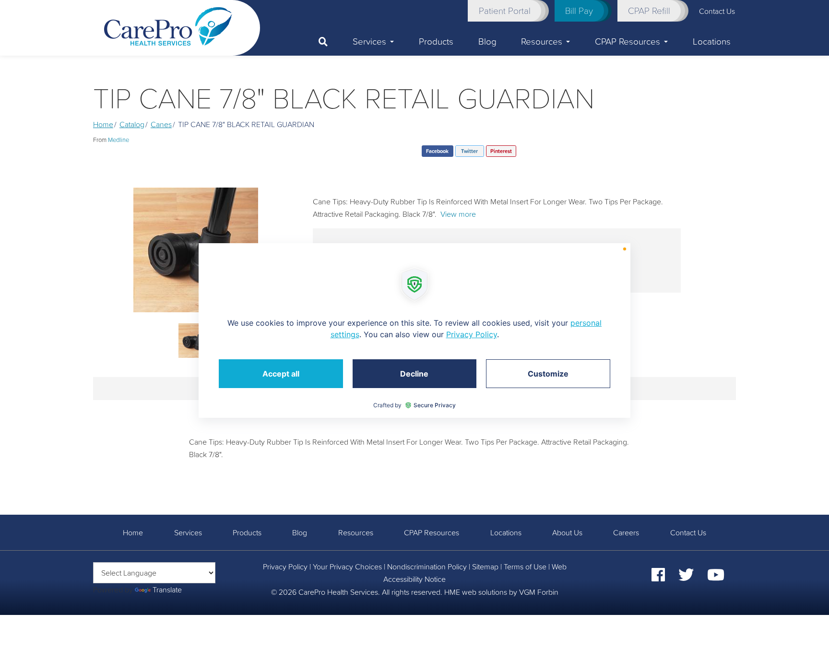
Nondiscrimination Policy (427, 566)
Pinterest (501, 151)
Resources (541, 41)
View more (458, 214)
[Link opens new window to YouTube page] (715, 577)
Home (103, 124)
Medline (118, 139)
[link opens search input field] (329, 42)
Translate (167, 589)
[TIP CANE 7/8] (195, 250)
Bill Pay (579, 10)
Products (436, 41)
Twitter (469, 151)
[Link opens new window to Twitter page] (686, 577)
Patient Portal (505, 10)
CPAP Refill (649, 10)
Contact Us (688, 532)
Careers (626, 532)
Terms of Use (525, 566)
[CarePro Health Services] (168, 25)
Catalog (131, 124)
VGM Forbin (538, 592)
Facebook (437, 151)
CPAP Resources (627, 41)
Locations (712, 41)
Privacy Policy (285, 566)
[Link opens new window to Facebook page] (658, 577)
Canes (161, 124)
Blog (487, 41)
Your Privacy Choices (347, 566)
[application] (414, 330)
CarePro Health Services (338, 592)
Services (369, 41)
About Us (567, 532)
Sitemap (485, 566)
